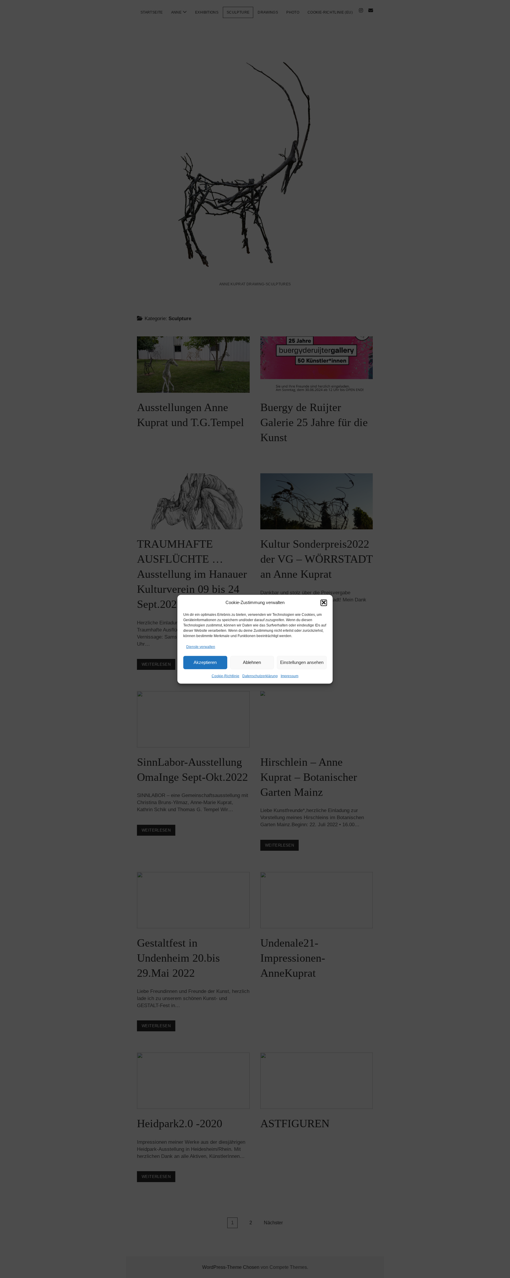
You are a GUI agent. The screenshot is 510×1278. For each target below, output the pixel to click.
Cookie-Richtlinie (225, 676)
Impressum (289, 676)
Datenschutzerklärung (260, 676)
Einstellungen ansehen (301, 662)
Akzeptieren (205, 662)
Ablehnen (252, 662)
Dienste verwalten (200, 646)
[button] (324, 603)
